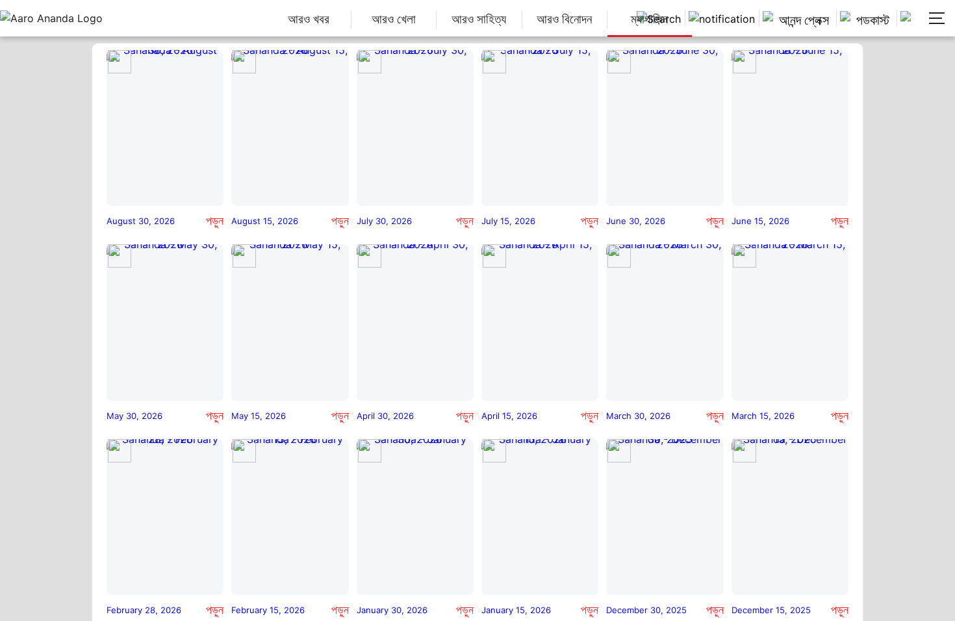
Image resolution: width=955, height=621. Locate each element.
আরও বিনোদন (564, 19)
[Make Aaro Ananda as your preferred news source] (909, 18)
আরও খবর (308, 19)
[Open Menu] (936, 18)
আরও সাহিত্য (479, 19)
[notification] (720, 18)
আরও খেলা (394, 19)
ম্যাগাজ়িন (649, 19)
